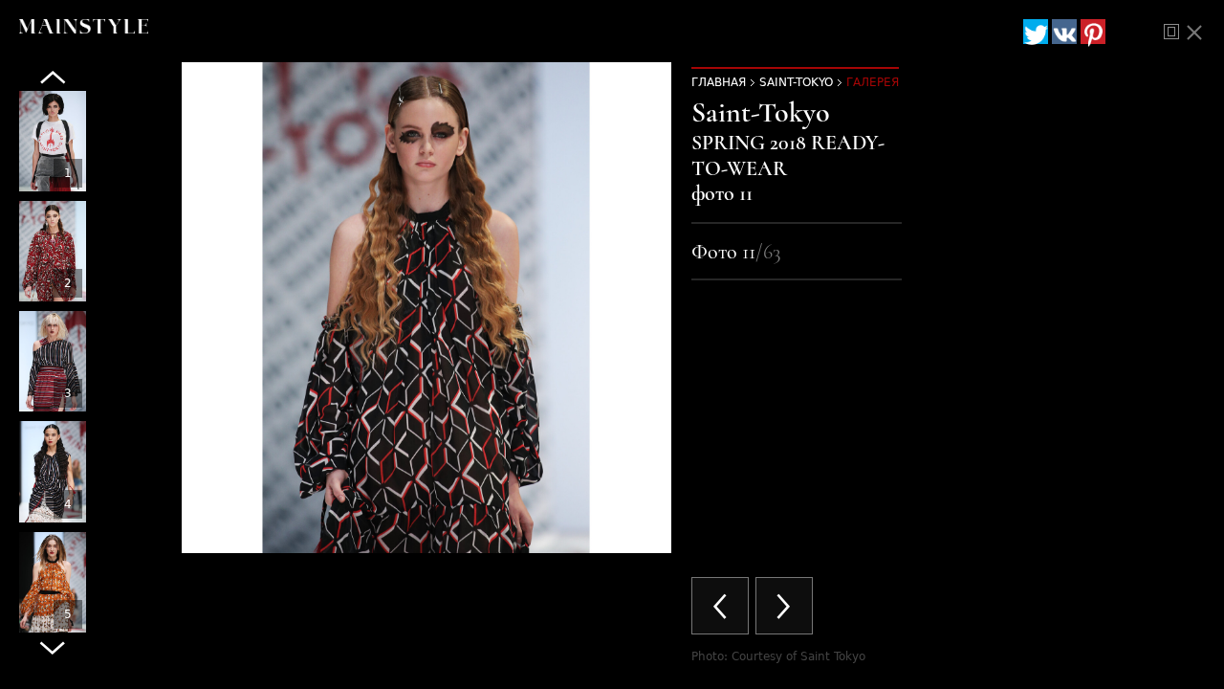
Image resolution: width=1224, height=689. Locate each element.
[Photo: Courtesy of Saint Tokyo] (52, 141)
